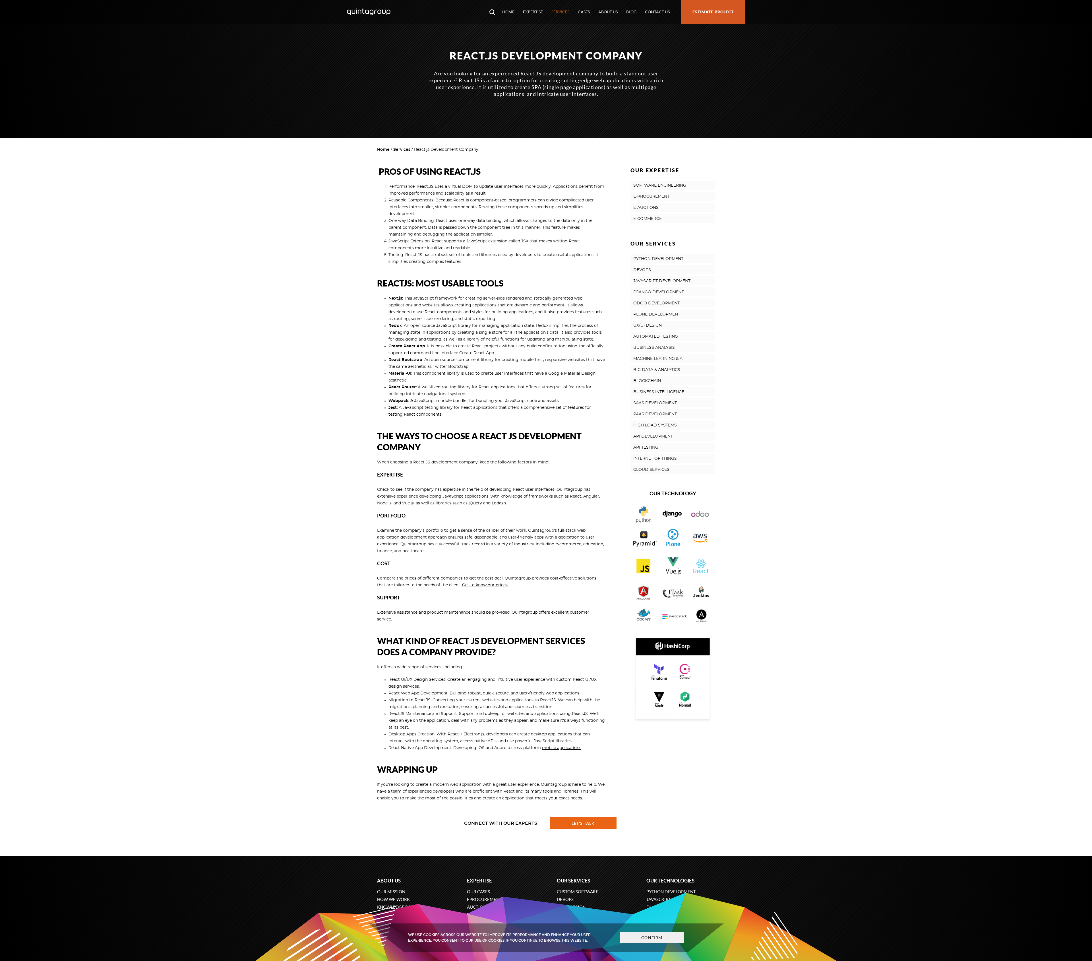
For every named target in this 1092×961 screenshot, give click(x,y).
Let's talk (583, 823)
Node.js (384, 503)
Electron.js (474, 734)
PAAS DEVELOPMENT (655, 414)
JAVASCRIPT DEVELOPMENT (661, 281)
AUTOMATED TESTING (655, 337)
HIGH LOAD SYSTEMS (655, 425)
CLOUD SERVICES (651, 470)
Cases (584, 12)
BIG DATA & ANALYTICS (656, 370)
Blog (631, 12)
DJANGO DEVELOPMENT (658, 292)
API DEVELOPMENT (653, 436)
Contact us (657, 12)
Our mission (391, 891)
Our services (573, 880)
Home (508, 12)
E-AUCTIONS (646, 208)
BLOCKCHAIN (647, 381)
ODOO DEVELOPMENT (656, 303)
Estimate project (713, 12)
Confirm (651, 937)
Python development (671, 891)
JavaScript (424, 298)
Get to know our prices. (485, 585)
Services (560, 12)
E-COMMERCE (647, 219)
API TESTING (645, 447)
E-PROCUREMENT (651, 197)
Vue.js (408, 503)
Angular (591, 496)
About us (608, 12)
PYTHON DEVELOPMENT (658, 259)
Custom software (577, 891)
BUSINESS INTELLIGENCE (658, 392)
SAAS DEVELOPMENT (655, 403)
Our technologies (670, 880)
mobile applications (561, 748)
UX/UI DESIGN (647, 325)
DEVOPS (642, 270)
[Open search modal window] (492, 12)
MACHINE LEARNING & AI (658, 359)
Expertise (533, 12)
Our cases (478, 891)
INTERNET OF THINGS (655, 459)
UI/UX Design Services (423, 680)
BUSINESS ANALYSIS (654, 348)
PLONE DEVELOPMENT (656, 314)
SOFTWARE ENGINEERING (659, 185)
